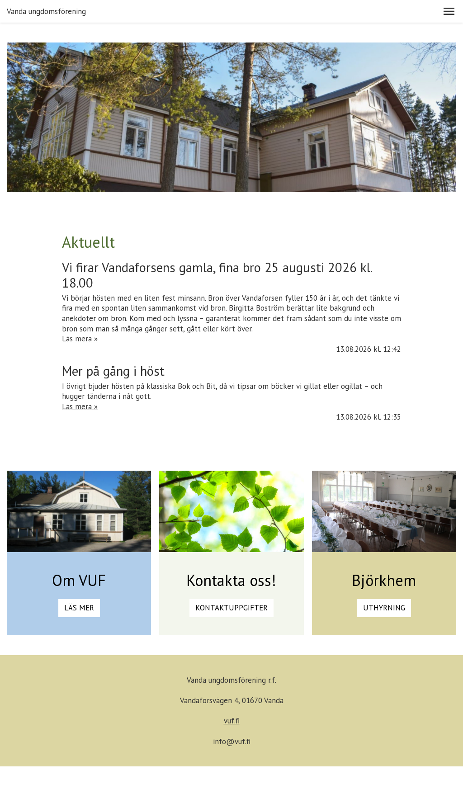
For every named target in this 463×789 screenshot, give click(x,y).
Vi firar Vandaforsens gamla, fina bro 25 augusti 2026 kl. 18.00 (217, 275)
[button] (449, 11)
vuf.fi (232, 721)
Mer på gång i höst (113, 371)
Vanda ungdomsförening (46, 11)
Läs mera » (80, 339)
